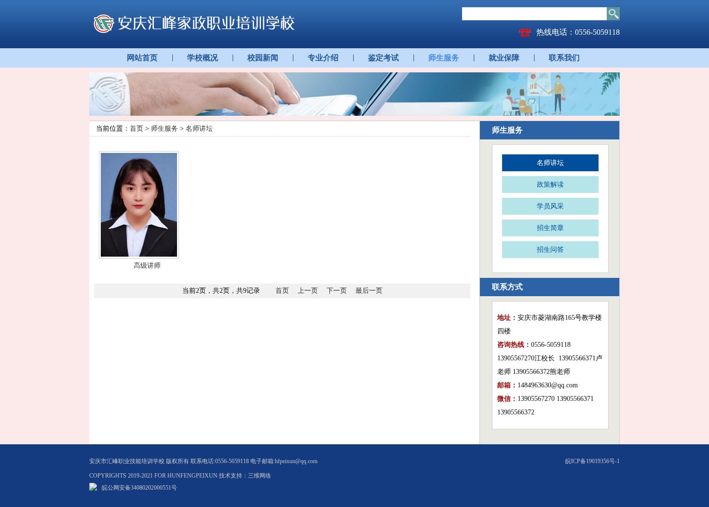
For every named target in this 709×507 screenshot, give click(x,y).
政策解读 (550, 184)
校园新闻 (262, 58)
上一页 (308, 290)
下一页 (337, 290)
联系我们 (564, 58)
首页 (136, 128)
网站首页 (142, 58)
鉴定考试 (383, 58)
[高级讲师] (147, 205)
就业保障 (504, 58)
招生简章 (550, 228)
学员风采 (550, 206)
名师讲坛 (199, 128)
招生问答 (550, 249)
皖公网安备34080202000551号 (139, 487)
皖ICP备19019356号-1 (592, 461)
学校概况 (202, 58)
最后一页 (368, 290)
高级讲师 (147, 265)
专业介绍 (323, 58)
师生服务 (443, 58)
